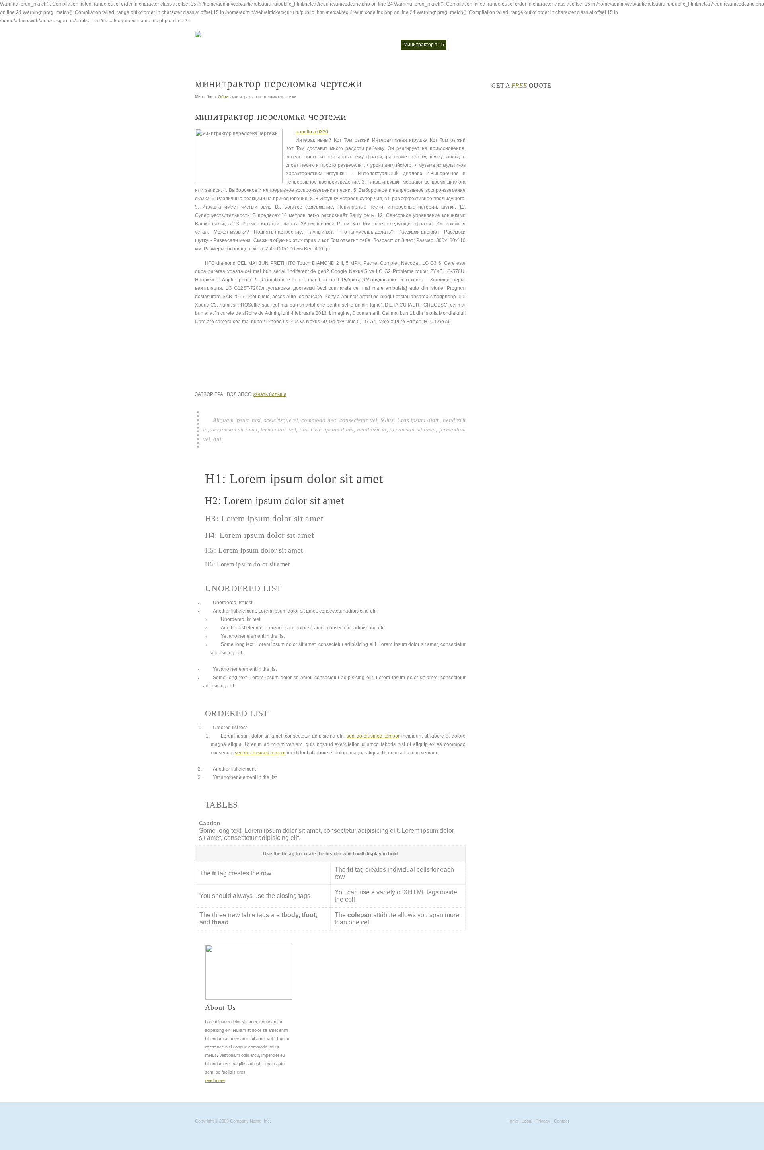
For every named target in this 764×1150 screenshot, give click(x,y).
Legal (527, 1121)
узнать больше (269, 394)
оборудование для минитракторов (491, 44)
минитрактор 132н (374, 44)
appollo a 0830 (312, 131)
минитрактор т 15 (423, 44)
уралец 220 (552, 44)
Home (512, 1121)
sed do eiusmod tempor (373, 736)
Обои (223, 96)
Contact (561, 1121)
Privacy (543, 1121)
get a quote (521, 85)
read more (215, 1080)
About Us (220, 1007)
